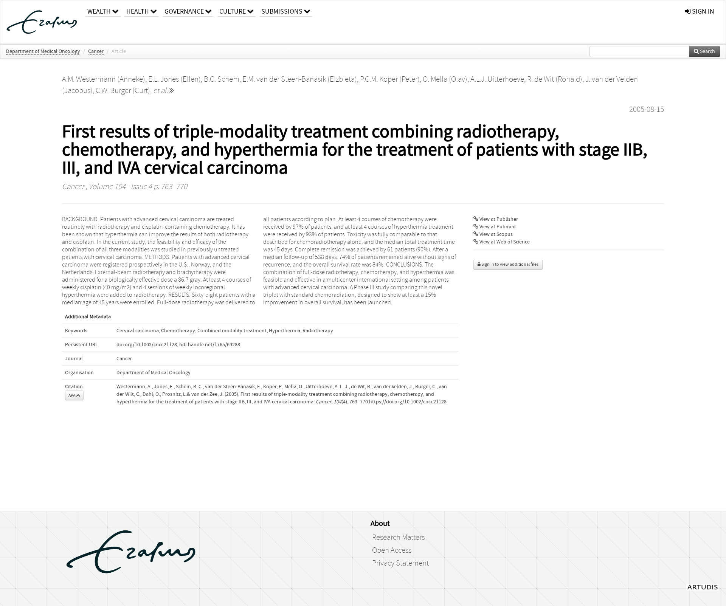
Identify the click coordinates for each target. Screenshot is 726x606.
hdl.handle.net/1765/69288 (209, 345)
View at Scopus (495, 234)
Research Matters (398, 537)
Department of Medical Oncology (43, 51)
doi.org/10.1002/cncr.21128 (146, 345)
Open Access (391, 550)
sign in (702, 11)
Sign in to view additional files (509, 264)
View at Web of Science (504, 242)
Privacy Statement (400, 563)
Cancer (96, 51)
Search (707, 51)
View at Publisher (498, 219)
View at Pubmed (497, 227)
